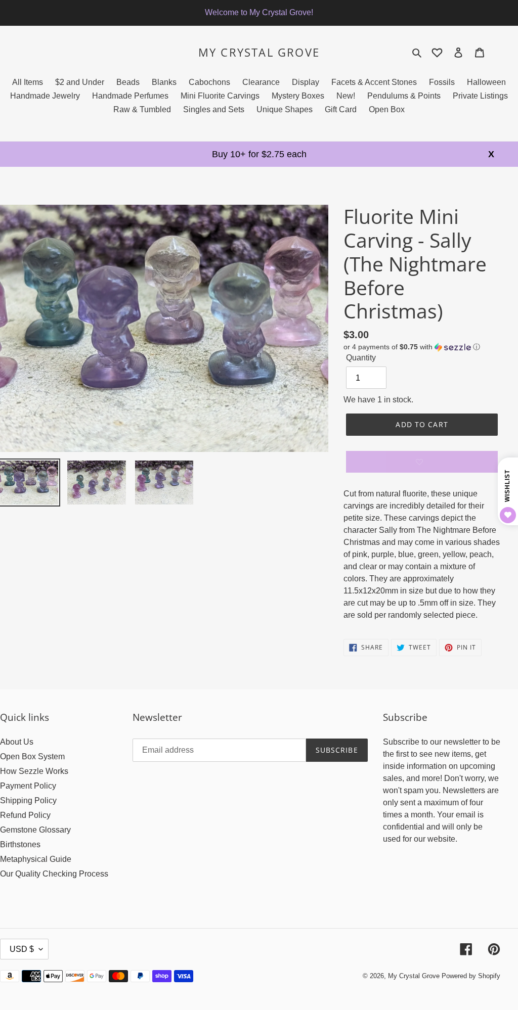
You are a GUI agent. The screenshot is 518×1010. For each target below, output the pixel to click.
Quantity (361, 357)
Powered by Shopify (471, 976)
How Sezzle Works (34, 771)
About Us (16, 742)
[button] (411, 347)
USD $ (22, 949)
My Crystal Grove (259, 52)
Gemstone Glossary (35, 829)
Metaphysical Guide (35, 859)
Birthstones (20, 844)
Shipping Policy (28, 800)
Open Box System (32, 756)
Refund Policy (25, 815)
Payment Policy (28, 786)
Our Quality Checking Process (54, 873)
